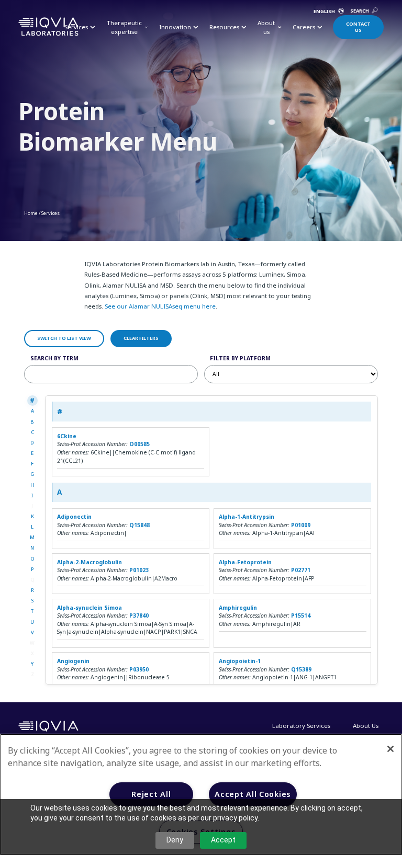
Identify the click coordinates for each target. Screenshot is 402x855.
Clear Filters (141, 338)
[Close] (390, 748)
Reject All (151, 794)
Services (50, 213)
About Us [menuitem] (365, 725)
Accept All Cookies (253, 794)
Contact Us (358, 26)
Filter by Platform (240, 358)
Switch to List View (64, 338)
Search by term (54, 358)
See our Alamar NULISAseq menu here (160, 306)
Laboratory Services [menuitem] (301, 725)
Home (31, 213)
